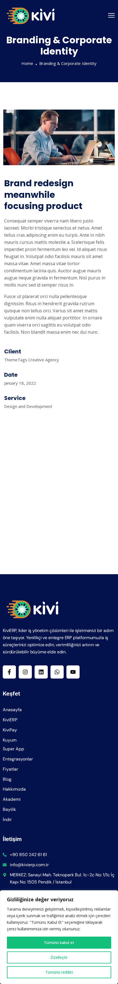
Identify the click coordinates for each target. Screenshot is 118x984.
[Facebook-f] (9, 672)
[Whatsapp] (57, 672)
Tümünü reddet (59, 972)
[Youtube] (73, 672)
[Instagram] (25, 672)
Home (27, 63)
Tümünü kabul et (59, 942)
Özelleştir (59, 957)
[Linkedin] (41, 672)
